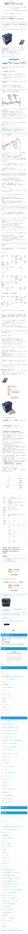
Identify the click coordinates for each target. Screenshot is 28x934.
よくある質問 (6, 763)
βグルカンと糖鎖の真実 (8, 687)
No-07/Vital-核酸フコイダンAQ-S (10, 733)
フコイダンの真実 (9, 229)
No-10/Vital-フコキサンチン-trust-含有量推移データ (13, 740)
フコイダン (4, 152)
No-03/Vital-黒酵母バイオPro (9, 724)
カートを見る (6, 704)
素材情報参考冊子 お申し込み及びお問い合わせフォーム (14, 676)
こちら (8, 374)
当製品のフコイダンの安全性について (9, 56)
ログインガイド (7, 712)
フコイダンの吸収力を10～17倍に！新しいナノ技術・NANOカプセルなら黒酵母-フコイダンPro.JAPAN (14, 3)
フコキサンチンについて (8, 695)
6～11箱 (8, 483)
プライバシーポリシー (8, 779)
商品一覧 (5, 707)
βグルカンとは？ (7, 681)
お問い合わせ (6, 759)
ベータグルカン (14, 129)
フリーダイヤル (7, 710)
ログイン (25, 932)
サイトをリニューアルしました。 (10, 815)
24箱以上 (8, 487)
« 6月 (2, 664)
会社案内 (5, 782)
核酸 (4, 698)
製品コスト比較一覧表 (8, 798)
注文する (8, 609)
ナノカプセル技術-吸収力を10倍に (10, 679)
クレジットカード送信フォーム (10, 766)
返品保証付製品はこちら (6, 617)
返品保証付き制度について (9, 802)
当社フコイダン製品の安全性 (9, 789)
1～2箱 (8, 478)
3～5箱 (8, 480)
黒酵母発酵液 (4, 128)
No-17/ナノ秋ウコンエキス (9, 750)
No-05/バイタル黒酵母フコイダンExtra (12, 18)
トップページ (6, 670)
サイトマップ (6, 673)
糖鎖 (5, 122)
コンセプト (6, 769)
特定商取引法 (11, 620)
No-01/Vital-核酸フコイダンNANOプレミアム (12, 720)
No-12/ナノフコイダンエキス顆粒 (10, 743)
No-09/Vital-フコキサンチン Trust (10, 737)
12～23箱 (8, 485)
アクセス (5, 923)
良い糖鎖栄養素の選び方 (8, 795)
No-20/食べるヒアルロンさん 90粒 (11, 753)
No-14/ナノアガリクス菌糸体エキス (10, 746)
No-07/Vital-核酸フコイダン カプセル (11, 730)
